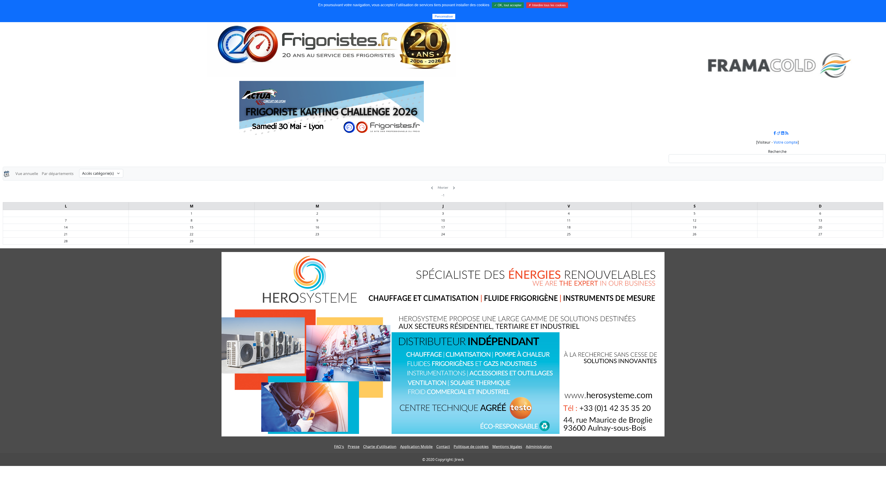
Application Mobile (416, 446)
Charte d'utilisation (379, 446)
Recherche (777, 151)
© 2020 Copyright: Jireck (443, 459)
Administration (539, 446)
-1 (443, 195)
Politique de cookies (471, 446)
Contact (443, 446)
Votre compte (786, 142)
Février (443, 187)
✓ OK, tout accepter (507, 5)
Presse (353, 446)
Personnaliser (444, 16)
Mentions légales (507, 446)
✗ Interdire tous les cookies (547, 5)
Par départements (58, 173)
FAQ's (339, 446)
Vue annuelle (26, 173)
